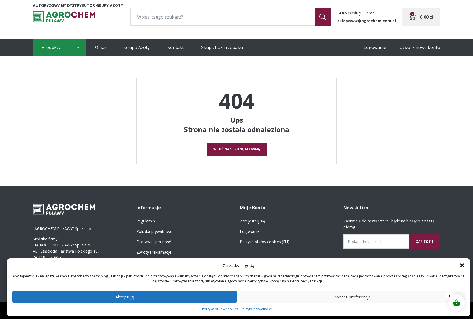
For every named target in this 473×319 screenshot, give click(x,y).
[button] (462, 265)
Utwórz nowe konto (419, 47)
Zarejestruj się (252, 221)
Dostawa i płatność (153, 241)
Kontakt (175, 47)
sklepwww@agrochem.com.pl (366, 20)
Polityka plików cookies (220, 309)
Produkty (51, 47)
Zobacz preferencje (352, 297)
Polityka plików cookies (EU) (264, 241)
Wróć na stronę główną (236, 149)
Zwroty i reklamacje (153, 252)
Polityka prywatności (256, 309)
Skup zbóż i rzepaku (222, 47)
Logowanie (375, 47)
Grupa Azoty (137, 47)
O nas (101, 47)
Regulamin (145, 221)
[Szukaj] (323, 17)
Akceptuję (125, 297)
